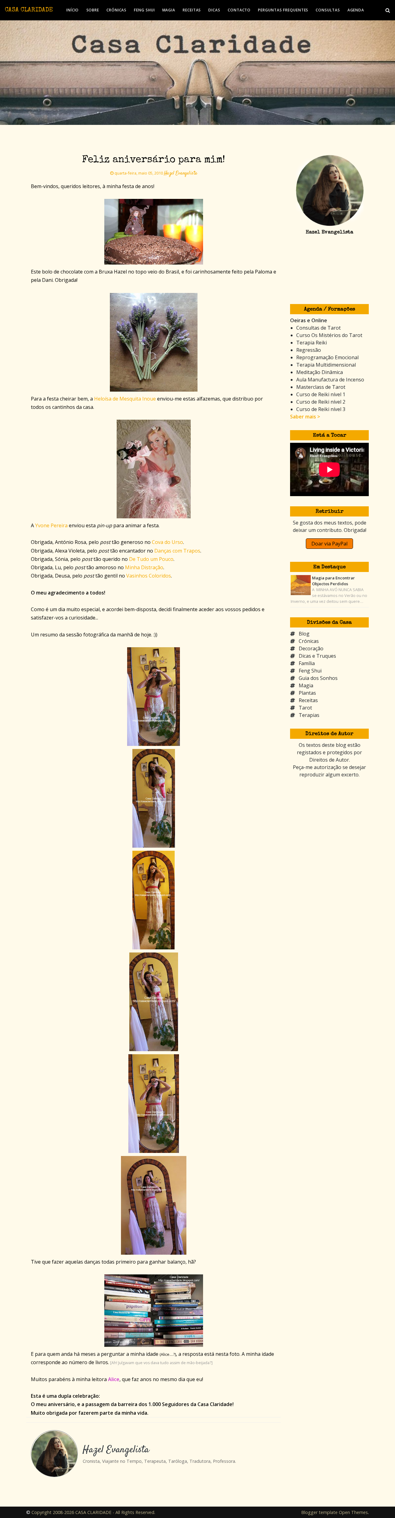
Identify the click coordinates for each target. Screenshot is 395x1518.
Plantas (307, 692)
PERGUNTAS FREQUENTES (283, 10)
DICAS (214, 10)
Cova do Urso (167, 542)
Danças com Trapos (177, 550)
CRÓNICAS (116, 10)
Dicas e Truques (317, 655)
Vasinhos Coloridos (148, 575)
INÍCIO (72, 10)
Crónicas (309, 641)
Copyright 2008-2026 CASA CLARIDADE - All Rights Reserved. (93, 1512)
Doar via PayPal (329, 543)
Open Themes (353, 1512)
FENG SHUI (144, 10)
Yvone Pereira (51, 525)
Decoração (311, 648)
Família (307, 663)
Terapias (309, 715)
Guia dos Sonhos (318, 678)
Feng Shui (310, 670)
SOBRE (92, 10)
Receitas (308, 700)
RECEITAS (192, 10)
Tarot (305, 707)
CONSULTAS (328, 10)
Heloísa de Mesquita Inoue (125, 398)
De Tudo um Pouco (151, 559)
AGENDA (355, 10)
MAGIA (169, 10)
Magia (306, 685)
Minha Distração (144, 567)
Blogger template (319, 1512)
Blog (304, 633)
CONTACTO (239, 10)
